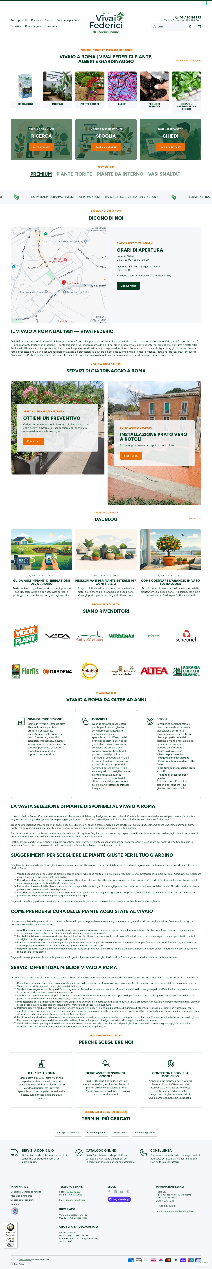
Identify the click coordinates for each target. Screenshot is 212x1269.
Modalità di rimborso (21, 1195)
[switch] (10, 1245)
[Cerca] (153, 27)
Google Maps (80, 1217)
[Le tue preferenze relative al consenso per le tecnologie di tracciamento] (207, 3)
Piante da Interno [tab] (120, 174)
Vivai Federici (25, 1259)
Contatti (15, 1204)
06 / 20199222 (190, 17)
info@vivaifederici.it (76, 1200)
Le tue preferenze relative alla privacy (175, 1211)
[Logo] (106, 23)
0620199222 (74, 1191)
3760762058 (75, 1194)
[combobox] (168, 27)
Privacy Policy (18, 1264)
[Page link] (58, 275)
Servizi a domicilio (37, 1150)
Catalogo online (101, 1150)
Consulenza (161, 1150)
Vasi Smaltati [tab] (165, 174)
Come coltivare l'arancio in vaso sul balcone (170, 582)
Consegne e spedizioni (22, 1199)
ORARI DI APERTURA (140, 250)
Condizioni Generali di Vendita (26, 1191)
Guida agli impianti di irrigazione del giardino (41, 582)
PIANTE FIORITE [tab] (74, 174)
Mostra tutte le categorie (188, 60)
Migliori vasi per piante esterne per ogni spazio (106, 582)
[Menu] (16, 1223)
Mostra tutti (195, 518)
